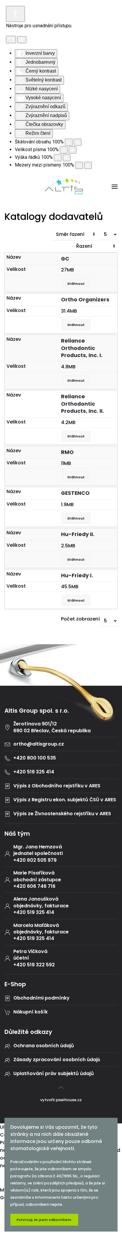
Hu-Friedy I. (77, 575)
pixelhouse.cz (69, 1100)
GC (65, 258)
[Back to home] (61, 187)
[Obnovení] (11, 39)
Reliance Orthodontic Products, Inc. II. (83, 404)
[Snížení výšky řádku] (58, 157)
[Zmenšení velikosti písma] (64, 149)
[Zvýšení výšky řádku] (66, 157)
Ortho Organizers (85, 299)
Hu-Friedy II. (78, 534)
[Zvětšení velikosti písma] (72, 149)
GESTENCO (76, 493)
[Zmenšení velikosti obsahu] (69, 142)
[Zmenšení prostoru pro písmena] (79, 165)
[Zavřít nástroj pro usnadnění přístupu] (21, 39)
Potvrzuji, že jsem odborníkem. (44, 1219)
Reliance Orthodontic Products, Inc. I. (82, 348)
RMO (68, 452)
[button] (115, 187)
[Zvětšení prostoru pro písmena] (88, 165)
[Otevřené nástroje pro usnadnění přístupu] (15, 14)
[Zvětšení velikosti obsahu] (77, 142)
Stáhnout (76, 283)
